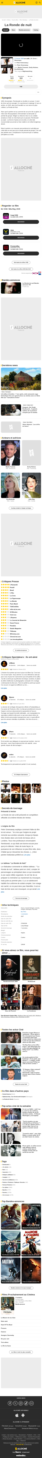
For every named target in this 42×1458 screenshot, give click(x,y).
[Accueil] (19, 2)
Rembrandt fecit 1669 (10, 981)
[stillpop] (4, 664)
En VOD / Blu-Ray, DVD (10, 209)
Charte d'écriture (18, 1439)
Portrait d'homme (8, 1185)
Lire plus (4, 688)
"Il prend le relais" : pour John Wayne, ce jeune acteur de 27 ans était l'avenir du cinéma (31, 1135)
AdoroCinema (8, 1428)
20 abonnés (12, 699)
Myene (11, 697)
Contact (4, 1435)
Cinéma (8, 19)
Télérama (13, 631)
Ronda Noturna (8, 1094)
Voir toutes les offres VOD (21, 262)
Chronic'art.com (15, 636)
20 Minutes (13, 612)
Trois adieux (4, 1342)
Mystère (6, 1190)
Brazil (12, 590)
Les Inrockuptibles (16, 639)
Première (13, 626)
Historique (17, 60)
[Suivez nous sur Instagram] (21, 1403)
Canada (37, 908)
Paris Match (14, 604)
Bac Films (23, 911)
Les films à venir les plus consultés (21, 1352)
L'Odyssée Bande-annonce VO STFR (31, 1281)
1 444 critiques (21, 665)
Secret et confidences (10, 1180)
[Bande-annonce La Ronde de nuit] (7, 65)
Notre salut (4, 1321)
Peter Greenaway (22, 62)
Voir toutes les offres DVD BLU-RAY (21, 269)
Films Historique (23, 19)
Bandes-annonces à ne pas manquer (21, 1288)
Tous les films (15, 19)
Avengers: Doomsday (7, 1335)
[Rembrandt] (31, 967)
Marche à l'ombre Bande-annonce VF (31, 1255)
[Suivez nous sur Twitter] (15, 1403)
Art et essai (7, 1195)
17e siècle (6, 1167)
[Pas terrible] (5, 634)
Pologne (23, 909)
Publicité (29, 1435)
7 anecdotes (24, 928)
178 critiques (20, 757)
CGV (39, 1435)
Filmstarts (5, 1426)
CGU (35, 1435)
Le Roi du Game (6, 1346)
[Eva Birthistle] (10, 485)
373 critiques (20, 699)
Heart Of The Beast (6, 1324)
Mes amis (30, 76)
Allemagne (29, 909)
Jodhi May (31, 499)
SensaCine (18, 1426)
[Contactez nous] (31, 1403)
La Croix (13, 595)
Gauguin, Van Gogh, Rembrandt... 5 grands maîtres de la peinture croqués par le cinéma (29, 409)
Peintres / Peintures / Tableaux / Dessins (15, 1182)
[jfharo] (4, 732)
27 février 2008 (19, 58)
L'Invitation (18, 1297)
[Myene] (4, 698)
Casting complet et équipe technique (21, 508)
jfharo (11, 731)
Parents (6, 1192)
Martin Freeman (23, 67)
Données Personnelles (34, 1437)
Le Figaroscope (15, 598)
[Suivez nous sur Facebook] (10, 1403)
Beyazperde (32, 1426)
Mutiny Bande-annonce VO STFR (11, 1281)
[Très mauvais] (5, 636)
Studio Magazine (15, 628)
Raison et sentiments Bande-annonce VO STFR (11, 1228)
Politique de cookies (8, 1437)
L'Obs (12, 593)
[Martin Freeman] (10, 453)
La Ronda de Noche (10, 1099)
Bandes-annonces (11, 280)
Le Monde (13, 601)
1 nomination (24, 914)
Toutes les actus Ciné (21, 1084)
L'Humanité (14, 585)
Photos (5, 781)
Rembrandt (31, 981)
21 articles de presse (21, 650)
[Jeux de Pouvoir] (10, 997)
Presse (12, 76)
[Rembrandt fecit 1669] (10, 967)
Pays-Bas (34, 909)
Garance (3, 1332)
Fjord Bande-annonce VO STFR (10, 1255)
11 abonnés (12, 757)
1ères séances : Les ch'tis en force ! (31, 425)
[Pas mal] (5, 612)
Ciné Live (13, 615)
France (23, 908)
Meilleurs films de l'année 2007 (26, 1015)
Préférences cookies (21, 1437)
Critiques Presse (10, 581)
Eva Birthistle (18, 69)
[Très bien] (5, 590)
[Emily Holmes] (31, 453)
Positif (12, 587)
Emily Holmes (33, 67)
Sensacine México (28, 1428)
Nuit (5, 1169)
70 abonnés (12, 734)
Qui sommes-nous (12, 1435)
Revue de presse (25, 644)
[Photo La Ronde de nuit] (5, 788)
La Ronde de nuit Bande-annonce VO (30, 283)
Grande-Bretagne (29, 908)
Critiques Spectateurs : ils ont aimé (19, 657)
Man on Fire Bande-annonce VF (31, 1228)
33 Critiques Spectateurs (21, 774)
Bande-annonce (20, 1304)
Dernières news (10, 365)
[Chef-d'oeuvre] (5, 584)
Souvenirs (6, 1172)
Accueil (3, 19)
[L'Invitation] (7, 1305)
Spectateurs (21, 76)
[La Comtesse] (31, 997)
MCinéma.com (14, 634)
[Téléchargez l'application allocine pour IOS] (18, 1415)
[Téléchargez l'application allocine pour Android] (24, 1415)
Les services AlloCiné (30, 1439)
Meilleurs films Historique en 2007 (19, 1017)
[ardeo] (4, 755)
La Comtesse (31, 1011)
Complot (6, 1177)
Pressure (3, 1328)
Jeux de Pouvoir (10, 1011)
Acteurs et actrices (11, 438)
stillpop (12, 663)
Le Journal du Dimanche (18, 620)
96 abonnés (12, 665)
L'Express (13, 617)
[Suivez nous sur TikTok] (26, 1403)
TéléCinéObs (14, 606)
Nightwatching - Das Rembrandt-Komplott (17, 1096)
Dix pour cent (5, 1339)
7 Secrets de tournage (21, 898)
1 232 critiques (21, 734)
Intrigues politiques (8, 1174)
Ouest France (14, 623)
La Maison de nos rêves (8, 1317)
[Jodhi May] (31, 485)
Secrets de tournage (12, 808)
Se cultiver (7, 1187)
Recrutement (22, 1435)
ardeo (11, 754)
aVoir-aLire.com (15, 609)
